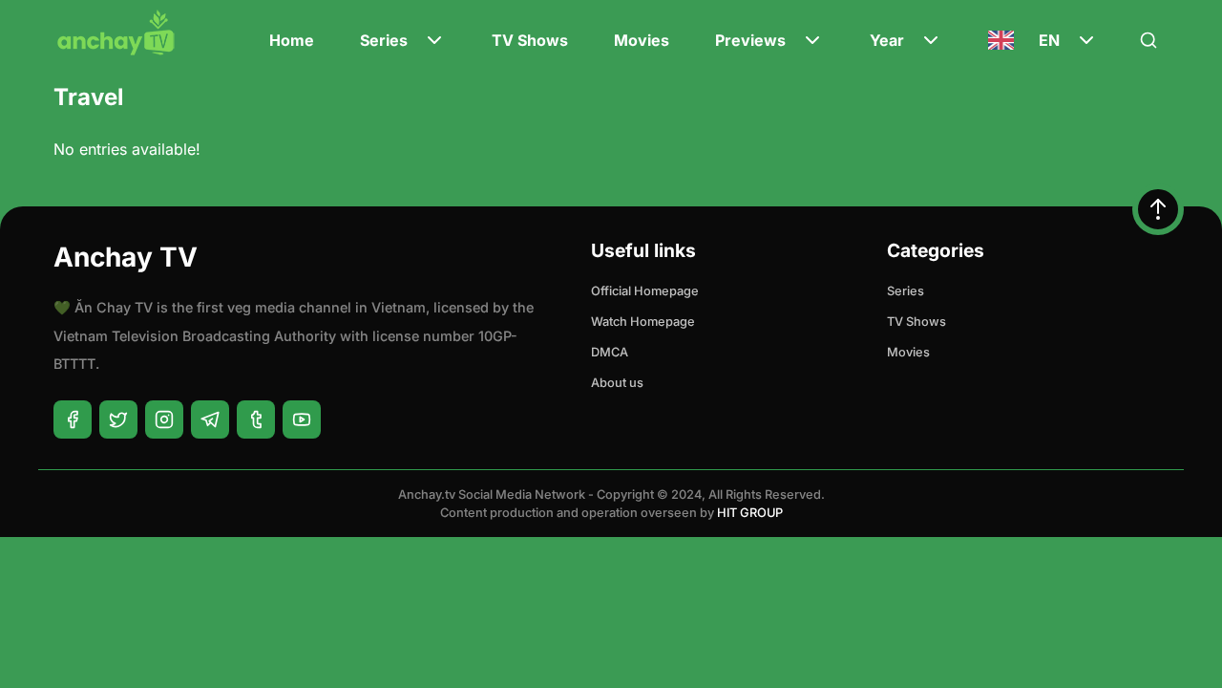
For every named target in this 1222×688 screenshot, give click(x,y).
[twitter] (118, 419)
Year (887, 40)
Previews (750, 40)
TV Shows (530, 40)
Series (384, 40)
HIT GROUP (750, 512)
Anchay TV (125, 257)
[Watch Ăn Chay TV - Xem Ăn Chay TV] (116, 48)
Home (291, 40)
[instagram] (164, 419)
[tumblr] (256, 419)
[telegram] (210, 419)
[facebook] (72, 419)
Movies (641, 40)
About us (617, 383)
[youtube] (302, 419)
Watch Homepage (643, 321)
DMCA (609, 352)
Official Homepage (645, 291)
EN (1049, 40)
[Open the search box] (1148, 40)
